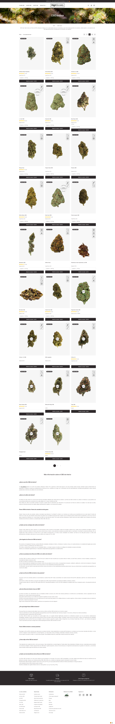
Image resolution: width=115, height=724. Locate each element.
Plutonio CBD (73, 167)
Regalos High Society (38, 702)
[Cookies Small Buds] (31, 53)
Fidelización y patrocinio (38, 700)
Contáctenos (51, 694)
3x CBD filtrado (22, 706)
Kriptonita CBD (48, 118)
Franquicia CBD (37, 706)
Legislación (51, 706)
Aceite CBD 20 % (22, 710)
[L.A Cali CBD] (31, 100)
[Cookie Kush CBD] (57, 291)
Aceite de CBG (22, 712)
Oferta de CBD (22, 694)
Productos (42, 5)
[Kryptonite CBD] (57, 100)
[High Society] (57, 5)
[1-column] (84, 34)
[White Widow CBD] (31, 197)
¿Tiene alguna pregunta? (53, 696)
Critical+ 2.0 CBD (22, 357)
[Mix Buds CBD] (31, 291)
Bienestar (50, 704)
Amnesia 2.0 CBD (74, 71)
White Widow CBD (23, 215)
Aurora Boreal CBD (49, 71)
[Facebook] (79, 695)
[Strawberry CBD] (57, 244)
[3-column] (90, 34)
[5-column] (95, 34)
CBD (54, 25)
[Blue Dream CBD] (83, 100)
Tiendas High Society (38, 696)
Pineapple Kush (22, 451)
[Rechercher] (88, 5)
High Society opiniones (38, 698)
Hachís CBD (28, 5)
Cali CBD (21, 698)
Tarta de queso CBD (75, 215)
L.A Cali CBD (21, 118)
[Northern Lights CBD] (57, 53)
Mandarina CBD (22, 262)
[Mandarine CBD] (31, 244)
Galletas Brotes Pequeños (24, 71)
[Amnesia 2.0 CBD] (83, 53)
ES (112, 722)
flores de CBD (34, 27)
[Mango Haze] (31, 149)
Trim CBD (21, 702)
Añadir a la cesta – (31, 81)
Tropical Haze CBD (49, 167)
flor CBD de (23, 486)
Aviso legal (51, 712)
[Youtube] (90, 695)
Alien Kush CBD (48, 215)
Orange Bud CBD (22, 700)
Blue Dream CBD (74, 118)
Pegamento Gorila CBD (75, 309)
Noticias (50, 702)
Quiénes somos (37, 694)
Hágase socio (36, 712)
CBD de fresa (47, 262)
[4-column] (92, 34)
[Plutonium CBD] (83, 149)
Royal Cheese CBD (23, 404)
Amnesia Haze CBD (49, 451)
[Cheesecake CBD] (83, 197)
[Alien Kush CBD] (57, 197)
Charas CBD (21, 708)
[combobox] (111, 723)
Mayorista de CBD (37, 708)
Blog (49, 700)
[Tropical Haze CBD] (57, 149)
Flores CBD (21, 5)
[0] (94, 5)
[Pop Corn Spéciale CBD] (83, 244)
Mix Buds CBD (22, 309)
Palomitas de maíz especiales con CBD (79, 262)
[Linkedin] (87, 695)
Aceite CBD (35, 5)
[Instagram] (83, 695)
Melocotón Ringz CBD (49, 404)
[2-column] (87, 34)
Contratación (36, 710)
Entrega (50, 698)
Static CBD (21, 704)
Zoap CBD (73, 404)
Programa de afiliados (38, 704)
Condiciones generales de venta (55, 708)
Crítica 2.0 (73, 357)
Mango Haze (21, 167)
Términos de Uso (52, 710)
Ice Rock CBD (21, 696)
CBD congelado (48, 357)
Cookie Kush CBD (48, 309)
